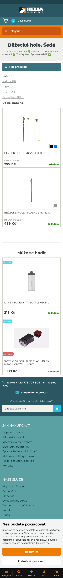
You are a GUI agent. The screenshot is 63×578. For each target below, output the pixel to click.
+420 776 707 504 (28, 382)
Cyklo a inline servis (14, 500)
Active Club (9, 491)
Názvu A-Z (9, 86)
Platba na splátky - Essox (18, 456)
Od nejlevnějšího (13, 97)
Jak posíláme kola (13, 437)
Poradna (7, 510)
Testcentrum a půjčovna (18, 505)
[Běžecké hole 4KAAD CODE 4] (31, 130)
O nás (6, 514)
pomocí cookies (45, 533)
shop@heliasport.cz (34, 392)
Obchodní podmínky (15, 446)
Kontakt (7, 465)
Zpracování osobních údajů (19, 451)
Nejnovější (9, 81)
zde (48, 543)
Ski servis (8, 496)
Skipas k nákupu (13, 486)
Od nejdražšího (12, 102)
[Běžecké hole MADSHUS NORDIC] (31, 189)
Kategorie (14, 31)
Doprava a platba (13, 432)
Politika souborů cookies (18, 460)
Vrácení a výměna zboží (17, 442)
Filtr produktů (18, 66)
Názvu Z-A (9, 92)
